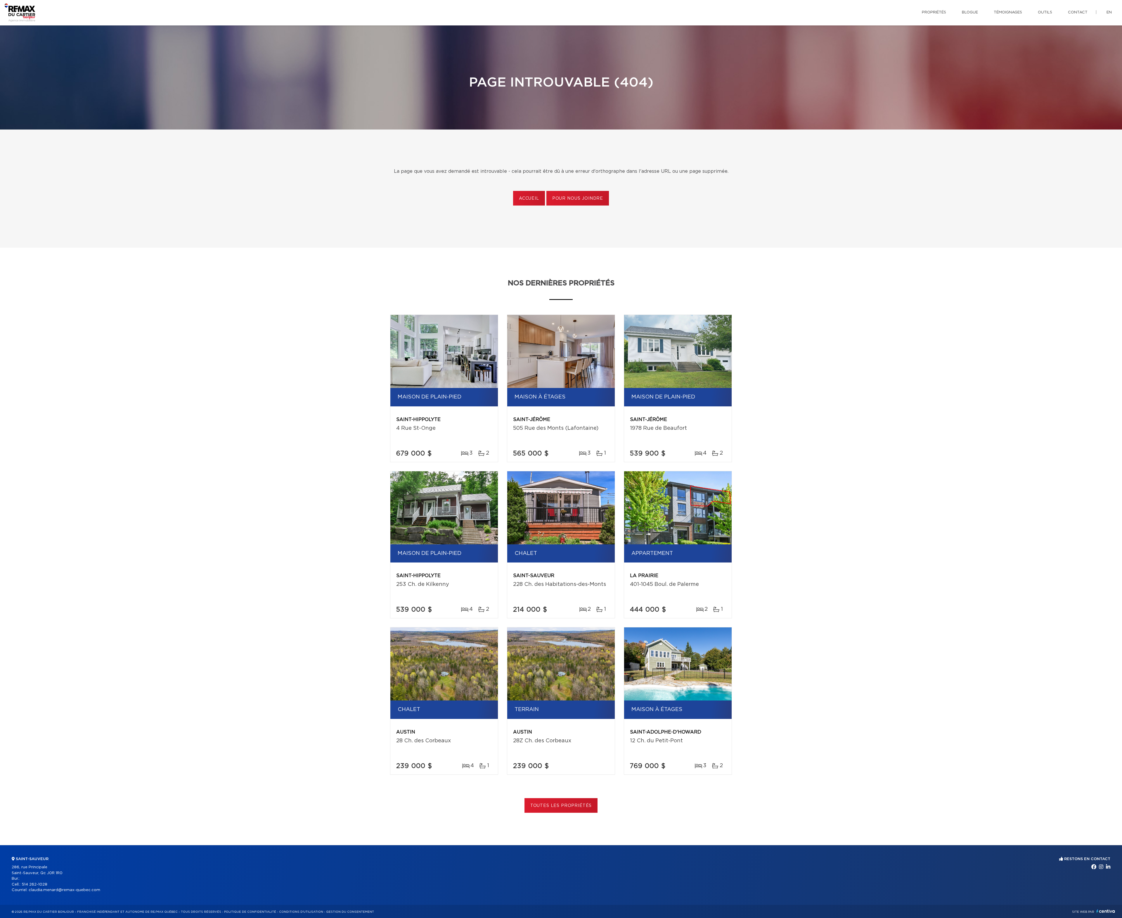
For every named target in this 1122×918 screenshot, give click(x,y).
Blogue (970, 12)
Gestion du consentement (350, 911)
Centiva (1105, 911)
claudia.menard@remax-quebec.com (64, 890)
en (1109, 12)
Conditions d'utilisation (301, 911)
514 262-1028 (34, 884)
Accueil (529, 198)
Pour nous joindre (577, 198)
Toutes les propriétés (561, 806)
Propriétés (934, 12)
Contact (1078, 12)
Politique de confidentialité (250, 911)
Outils (1045, 12)
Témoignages (1008, 12)
